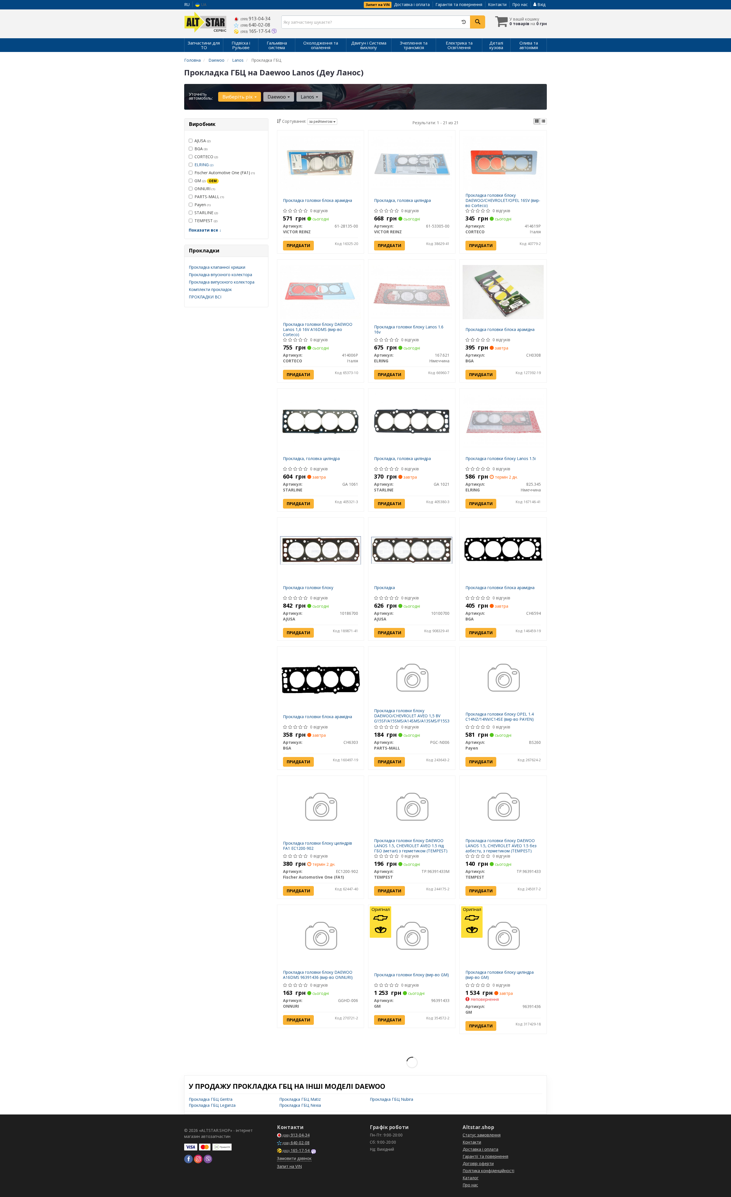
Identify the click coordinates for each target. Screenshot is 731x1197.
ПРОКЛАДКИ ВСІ (205, 297)
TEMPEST (205, 220)
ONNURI (204, 188)
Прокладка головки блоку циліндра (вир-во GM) (499, 974)
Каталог (471, 1177)
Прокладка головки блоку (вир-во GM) (411, 974)
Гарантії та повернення (485, 1156)
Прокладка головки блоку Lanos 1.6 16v (408, 329)
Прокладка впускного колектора (220, 274)
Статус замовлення (482, 1135)
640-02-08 (255, 25)
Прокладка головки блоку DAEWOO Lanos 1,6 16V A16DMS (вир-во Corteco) (317, 329)
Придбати (298, 245)
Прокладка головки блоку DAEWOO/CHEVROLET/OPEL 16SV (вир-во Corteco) (502, 200)
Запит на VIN (378, 4)
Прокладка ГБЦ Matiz (300, 1099)
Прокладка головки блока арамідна (317, 200)
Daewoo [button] (277, 96)
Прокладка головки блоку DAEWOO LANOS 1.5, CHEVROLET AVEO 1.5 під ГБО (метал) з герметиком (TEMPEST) (410, 845)
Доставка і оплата (412, 4)
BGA (200, 148)
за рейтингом (321, 121)
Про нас (520, 4)
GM (205, 180)
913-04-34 (255, 18)
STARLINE (206, 212)
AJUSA (202, 140)
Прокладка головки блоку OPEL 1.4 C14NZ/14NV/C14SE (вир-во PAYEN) (499, 716)
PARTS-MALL (209, 196)
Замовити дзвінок (294, 1158)
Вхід (540, 4)
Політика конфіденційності (488, 1170)
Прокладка (384, 587)
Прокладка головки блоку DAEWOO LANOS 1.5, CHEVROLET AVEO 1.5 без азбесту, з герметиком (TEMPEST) (501, 845)
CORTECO (206, 156)
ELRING (203, 164)
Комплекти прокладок (210, 289)
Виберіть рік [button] (238, 96)
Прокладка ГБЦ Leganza (212, 1105)
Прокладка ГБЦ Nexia (300, 1105)
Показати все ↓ (205, 230)
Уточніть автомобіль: (201, 96)
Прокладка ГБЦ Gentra (210, 1099)
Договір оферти (478, 1163)
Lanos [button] (308, 96)
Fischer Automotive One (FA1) (224, 172)
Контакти (497, 4)
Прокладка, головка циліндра (402, 200)
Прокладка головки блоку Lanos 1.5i (500, 458)
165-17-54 (256, 31)
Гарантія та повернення (458, 4)
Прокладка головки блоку (308, 587)
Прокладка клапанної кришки (217, 267)
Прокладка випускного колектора (221, 282)
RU (187, 4)
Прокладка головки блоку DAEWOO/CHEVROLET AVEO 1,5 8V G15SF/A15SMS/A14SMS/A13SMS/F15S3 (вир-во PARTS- (411, 718)
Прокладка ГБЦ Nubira (391, 1099)
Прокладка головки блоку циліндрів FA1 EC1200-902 (317, 845)
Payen (202, 204)
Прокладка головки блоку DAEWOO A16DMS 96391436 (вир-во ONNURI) (318, 974)
